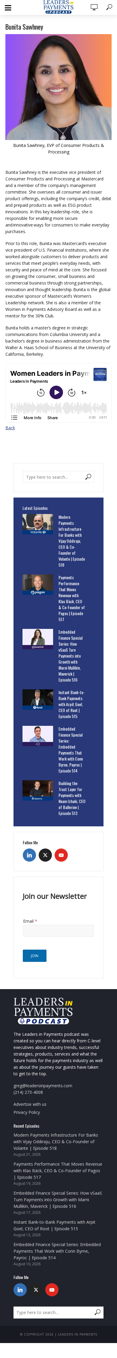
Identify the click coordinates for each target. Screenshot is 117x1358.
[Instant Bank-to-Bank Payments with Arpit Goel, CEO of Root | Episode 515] (37, 699)
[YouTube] (61, 855)
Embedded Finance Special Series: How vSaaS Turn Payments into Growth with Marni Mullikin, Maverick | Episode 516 (70, 656)
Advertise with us (30, 1104)
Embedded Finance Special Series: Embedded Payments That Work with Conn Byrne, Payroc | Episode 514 (70, 750)
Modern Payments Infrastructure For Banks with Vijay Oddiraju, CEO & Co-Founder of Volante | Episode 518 (71, 541)
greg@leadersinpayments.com (43, 1085)
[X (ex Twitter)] (45, 855)
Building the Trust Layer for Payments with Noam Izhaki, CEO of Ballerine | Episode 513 (72, 798)
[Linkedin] (29, 855)
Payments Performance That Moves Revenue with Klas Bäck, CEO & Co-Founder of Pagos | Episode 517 (71, 598)
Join (34, 955)
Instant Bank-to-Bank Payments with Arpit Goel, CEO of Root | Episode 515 (71, 704)
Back (10, 428)
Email (30, 921)
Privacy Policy (27, 1112)
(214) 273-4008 (28, 1092)
